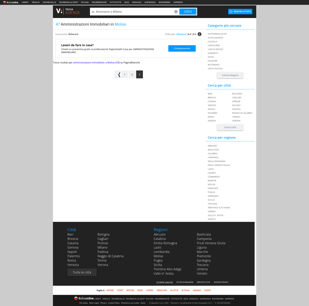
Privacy (103, 303)
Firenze (236, 101)
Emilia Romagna (165, 243)
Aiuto (143, 303)
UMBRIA (212, 211)
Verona (236, 120)
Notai (211, 57)
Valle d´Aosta (164, 273)
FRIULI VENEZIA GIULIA (219, 165)
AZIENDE (197, 290)
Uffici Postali (215, 68)
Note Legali (94, 303)
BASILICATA (213, 149)
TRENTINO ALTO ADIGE (219, 207)
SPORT (120, 290)
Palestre (212, 60)
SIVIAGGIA (136, 2)
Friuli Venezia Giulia (211, 243)
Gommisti (213, 53)
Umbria (202, 269)
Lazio (157, 247)
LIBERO (25, 2)
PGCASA (85, 2)
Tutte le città (230, 127)
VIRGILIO (36, 2)
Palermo (212, 112)
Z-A (194, 34)
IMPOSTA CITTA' (203, 282)
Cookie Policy (114, 303)
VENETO (212, 219)
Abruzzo (160, 234)
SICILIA (211, 199)
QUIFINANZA (150, 2)
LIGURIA (212, 172)
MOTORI (130, 290)
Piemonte (204, 256)
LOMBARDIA (214, 176)
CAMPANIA (213, 157)
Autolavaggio (215, 37)
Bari (210, 93)
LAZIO (211, 168)
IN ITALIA (186, 290)
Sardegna (204, 260)
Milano (236, 105)
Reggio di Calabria (242, 112)
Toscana (203, 265)
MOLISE (211, 184)
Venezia (212, 120)
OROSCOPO (162, 290)
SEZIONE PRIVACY (221, 282)
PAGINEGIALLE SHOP (68, 2)
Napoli (211, 109)
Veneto (202, 273)
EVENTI (207, 290)
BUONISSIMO (164, 2)
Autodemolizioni (217, 33)
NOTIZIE (110, 290)
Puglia (158, 260)
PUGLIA (211, 192)
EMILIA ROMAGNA (216, 161)
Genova (212, 105)
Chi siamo (83, 303)
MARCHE (212, 180)
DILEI (126, 2)
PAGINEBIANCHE (99, 2)
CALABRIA (212, 153)
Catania (212, 101)
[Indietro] (118, 74)
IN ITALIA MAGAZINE (185, 282)
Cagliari (236, 97)
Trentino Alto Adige (167, 269)
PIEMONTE (213, 188)
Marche (202, 252)
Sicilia (158, 265)
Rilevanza (181, 34)
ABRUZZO (212, 145)
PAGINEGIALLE (49, 2)
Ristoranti (214, 64)
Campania (204, 238)
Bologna (237, 93)
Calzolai (212, 41)
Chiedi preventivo (182, 48)
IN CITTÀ (174, 290)
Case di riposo (215, 49)
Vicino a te (73, 34)
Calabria (160, 238)
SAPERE (149, 290)
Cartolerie (214, 45)
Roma (211, 116)
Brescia (212, 97)
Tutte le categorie (230, 75)
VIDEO (140, 290)
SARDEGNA (213, 196)
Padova (236, 109)
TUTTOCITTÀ (115, 2)
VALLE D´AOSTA (215, 215)
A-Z (189, 34)
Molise (158, 256)
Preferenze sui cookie (130, 303)
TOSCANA (212, 203)
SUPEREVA (178, 2)
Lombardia (162, 252)
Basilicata (204, 234)
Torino (236, 116)
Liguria (202, 247)
